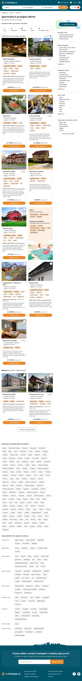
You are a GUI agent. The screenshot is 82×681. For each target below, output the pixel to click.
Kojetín (33, 465)
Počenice (29, 495)
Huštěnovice (25, 461)
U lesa (16, 601)
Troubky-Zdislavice (36, 512)
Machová (40, 478)
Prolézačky (18, 574)
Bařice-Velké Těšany (14, 448)
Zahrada (17, 581)
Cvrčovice (23, 455)
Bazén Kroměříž (63, 49)
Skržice (36, 502)
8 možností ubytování (19, 76)
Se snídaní (17, 589)
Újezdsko (6, 61)
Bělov (10, 451)
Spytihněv (19, 506)
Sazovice (22, 502)
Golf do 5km (24, 597)
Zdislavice (34, 523)
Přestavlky (11, 499)
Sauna (48, 228)
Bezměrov (25, 448)
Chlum (30, 451)
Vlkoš (26, 519)
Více (4, 84)
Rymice (4, 502)
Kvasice (41, 472)
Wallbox (37, 586)
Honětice (27, 458)
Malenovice (6, 482)
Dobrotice (37, 455)
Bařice (11, 12)
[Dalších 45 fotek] (14, 47)
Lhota (35, 475)
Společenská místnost (21, 566)
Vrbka (39, 519)
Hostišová (43, 458)
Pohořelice (5, 495)
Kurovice (33, 472)
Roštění (44, 499)
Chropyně (37, 451)
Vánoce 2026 (27, 628)
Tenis (31, 597)
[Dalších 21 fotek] (14, 104)
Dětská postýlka (19, 586)
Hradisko (11, 461)
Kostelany (11, 61)
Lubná (17, 478)
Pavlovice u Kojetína (32, 492)
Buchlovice (6, 286)
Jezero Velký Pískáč (64, 57)
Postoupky (21, 495)
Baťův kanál (62, 72)
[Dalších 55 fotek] (40, 104)
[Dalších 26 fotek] (14, 160)
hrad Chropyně (63, 84)
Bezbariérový (28, 593)
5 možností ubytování (19, 125)
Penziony (33, 216)
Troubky (26, 512)
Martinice (13, 482)
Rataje (32, 499)
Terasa (45, 574)
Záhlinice (19, 526)
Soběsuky (12, 506)
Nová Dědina (34, 489)
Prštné (4, 499)
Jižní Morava (18, 61)
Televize (31, 566)
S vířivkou (40, 226)
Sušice (34, 509)
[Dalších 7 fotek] (14, 329)
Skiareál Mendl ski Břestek (66, 36)
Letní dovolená (34, 232)
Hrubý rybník (62, 55)
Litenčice (5, 478)
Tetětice (41, 509)
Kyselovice (5, 475)
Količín (18, 468)
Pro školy (34, 612)
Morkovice (19, 485)
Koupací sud (29, 586)
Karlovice (13, 465)
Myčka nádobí (44, 556)
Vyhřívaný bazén (37, 571)
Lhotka (41, 475)
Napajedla (26, 489)
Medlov (21, 482)
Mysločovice (40, 485)
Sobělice (5, 506)
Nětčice (5, 492)
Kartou (17, 624)
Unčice (46, 516)
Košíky (12, 472)
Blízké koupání (41, 230)
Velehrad (5, 519)
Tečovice (48, 509)
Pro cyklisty (25, 609)
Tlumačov (5, 512)
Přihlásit (75, 2)
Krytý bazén (27, 571)
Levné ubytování (25, 615)
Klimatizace (18, 559)
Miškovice (41, 482)
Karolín (27, 465)
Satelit (29, 556)
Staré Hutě (6, 230)
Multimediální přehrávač (21, 563)
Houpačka (46, 571)
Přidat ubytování (64, 2)
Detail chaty (40, 422)
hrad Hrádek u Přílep (64, 80)
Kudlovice (26, 472)
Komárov (25, 468)
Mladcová (5, 485)
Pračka (39, 559)
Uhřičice (40, 516)
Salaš (10, 502)
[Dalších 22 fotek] (14, 216)
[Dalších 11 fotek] (40, 271)
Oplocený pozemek (41, 578)
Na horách (18, 604)
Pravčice (48, 495)
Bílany (4, 451)
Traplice (20, 512)
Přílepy (18, 499)
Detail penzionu (14, 90)
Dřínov (4, 458)
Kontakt (50, 676)
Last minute (38, 632)
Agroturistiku (36, 615)
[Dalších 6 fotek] (40, 47)
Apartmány (40, 540)
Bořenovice (42, 448)
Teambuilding (25, 612)
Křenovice (13, 475)
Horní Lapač (35, 458)
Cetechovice (23, 451)
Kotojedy (5, 472)
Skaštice (29, 502)
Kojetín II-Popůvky (43, 465)
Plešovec (42, 492)
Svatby (17, 615)
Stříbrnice (13, 509)
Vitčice (21, 519)
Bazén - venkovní (35, 574)
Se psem (43, 228)
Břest (15, 451)
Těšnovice (11, 516)
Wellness (17, 612)
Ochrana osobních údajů (55, 671)
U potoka (23, 601)
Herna (16, 556)
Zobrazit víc (61, 64)
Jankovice (39, 461)
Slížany (42, 502)
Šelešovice (5, 529)
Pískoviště (26, 574)
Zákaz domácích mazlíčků (29, 589)
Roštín (38, 499)
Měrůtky (18, 489)
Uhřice (33, 516)
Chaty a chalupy (34, 214)
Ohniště (17, 578)
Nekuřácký (42, 589)
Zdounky (6, 173)
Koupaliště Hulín (63, 59)
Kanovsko (5, 465)
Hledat (64, 7)
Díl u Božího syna (63, 74)
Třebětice (26, 516)
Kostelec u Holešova (43, 468)
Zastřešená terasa (38, 581)
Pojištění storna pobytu (31, 676)
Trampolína (18, 571)
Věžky (4, 523)
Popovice (13, 495)
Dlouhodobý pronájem (21, 619)
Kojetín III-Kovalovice (8, 468)
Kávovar (23, 556)
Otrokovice (6, 118)
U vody (17, 548)
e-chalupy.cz (5, 12)
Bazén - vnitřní (34, 563)
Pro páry (17, 609)
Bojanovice (33, 448)
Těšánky (19, 516)
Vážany (45, 519)
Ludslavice (24, 478)
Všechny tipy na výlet (68, 133)
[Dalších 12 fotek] (40, 160)
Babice (4, 448)
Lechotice (28, 475)
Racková (25, 499)
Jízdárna (38, 597)
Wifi (37, 566)
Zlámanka (11, 526)
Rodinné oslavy (43, 612)
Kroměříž (33, 61)
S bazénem (33, 226)
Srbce (26, 506)
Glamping (39, 216)
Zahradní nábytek (26, 581)
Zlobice (4, 526)
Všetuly (10, 523)
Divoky (30, 455)
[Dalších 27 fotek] (14, 271)
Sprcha (45, 559)
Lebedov (21, 475)
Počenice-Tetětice (39, 495)
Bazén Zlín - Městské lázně (66, 53)
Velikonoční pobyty (39, 628)
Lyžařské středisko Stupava (66, 34)
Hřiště (16, 597)
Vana (33, 559)
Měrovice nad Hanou (8, 489)
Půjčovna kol (18, 593)
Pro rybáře (33, 609)
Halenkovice (34, 396)
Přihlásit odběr (57, 662)
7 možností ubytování (19, 404)
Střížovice (21, 509)
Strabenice (5, 509)
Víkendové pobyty (19, 635)
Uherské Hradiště (8, 342)
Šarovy (46, 526)
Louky (11, 478)
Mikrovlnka (26, 559)
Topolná (13, 512)
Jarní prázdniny (19, 632)
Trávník (46, 512)
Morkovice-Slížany (29, 485)
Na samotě (33, 230)
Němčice (43, 489)
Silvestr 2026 (18, 628)
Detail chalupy (14, 203)
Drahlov (44, 455)
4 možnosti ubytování (19, 189)
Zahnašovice (18, 523)
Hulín (18, 461)
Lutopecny (32, 478)
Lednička (36, 556)
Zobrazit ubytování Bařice (27, 429)
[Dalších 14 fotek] (40, 382)
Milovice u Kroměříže (30, 482)
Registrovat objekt (29, 674)
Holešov (20, 458)
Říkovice (39, 526)
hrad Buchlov (62, 78)
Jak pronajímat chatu (54, 674)
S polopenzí (45, 586)
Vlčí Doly (33, 519)
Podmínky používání (30, 671)
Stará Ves (33, 506)
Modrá (32, 173)
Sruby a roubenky (44, 214)
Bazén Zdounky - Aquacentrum (67, 51)
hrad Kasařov (62, 86)
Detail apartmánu (41, 90)
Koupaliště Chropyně (64, 61)
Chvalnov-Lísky (14, 455)
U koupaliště (45, 597)
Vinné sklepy (26, 543)
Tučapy (4, 516)
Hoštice (5, 461)
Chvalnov (5, 455)
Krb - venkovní (25, 578)
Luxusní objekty (43, 609)
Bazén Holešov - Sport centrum (67, 47)
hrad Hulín (61, 82)
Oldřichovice (12, 492)
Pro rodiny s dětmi (35, 228)
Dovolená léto (29, 632)
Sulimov (28, 509)
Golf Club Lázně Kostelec (65, 76)
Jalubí (32, 461)
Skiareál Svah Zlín (63, 38)
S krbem (43, 566)
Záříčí (25, 526)
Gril (33, 578)
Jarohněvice (47, 461)
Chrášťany (45, 451)
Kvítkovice (48, 472)
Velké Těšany (13, 519)
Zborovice (26, 523)
